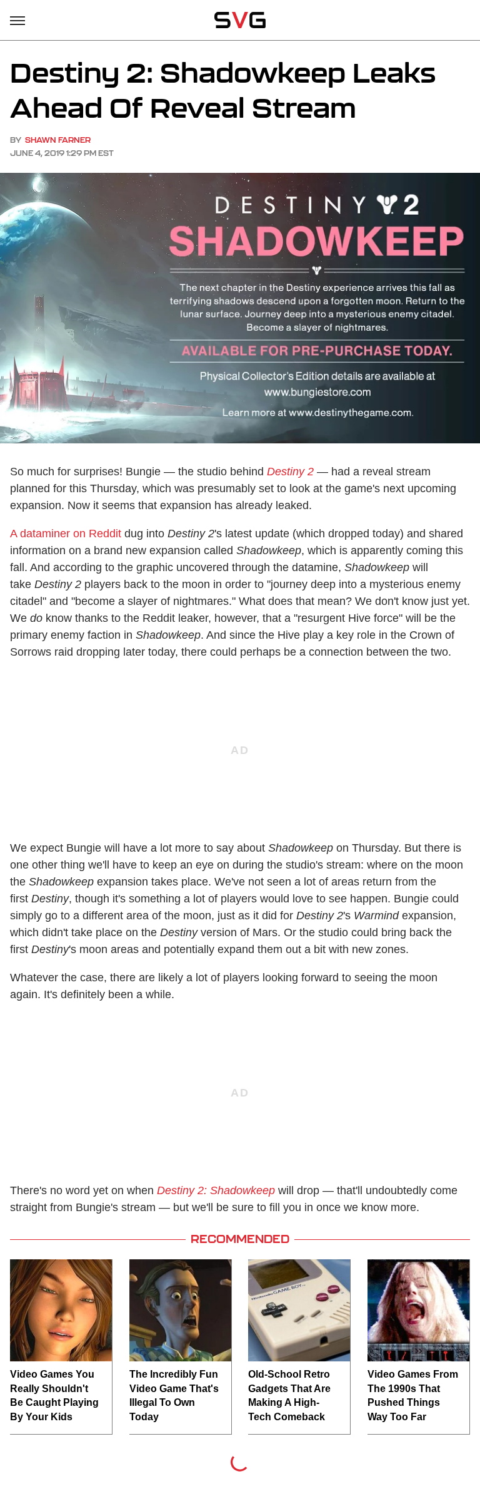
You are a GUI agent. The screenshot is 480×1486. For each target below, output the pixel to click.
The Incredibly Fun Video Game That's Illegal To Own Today (174, 1395)
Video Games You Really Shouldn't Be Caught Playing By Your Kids (54, 1395)
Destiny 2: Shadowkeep (216, 1190)
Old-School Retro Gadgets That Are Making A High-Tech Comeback (289, 1395)
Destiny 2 (290, 471)
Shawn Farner (58, 140)
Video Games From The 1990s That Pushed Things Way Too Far (413, 1395)
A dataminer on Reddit (65, 533)
